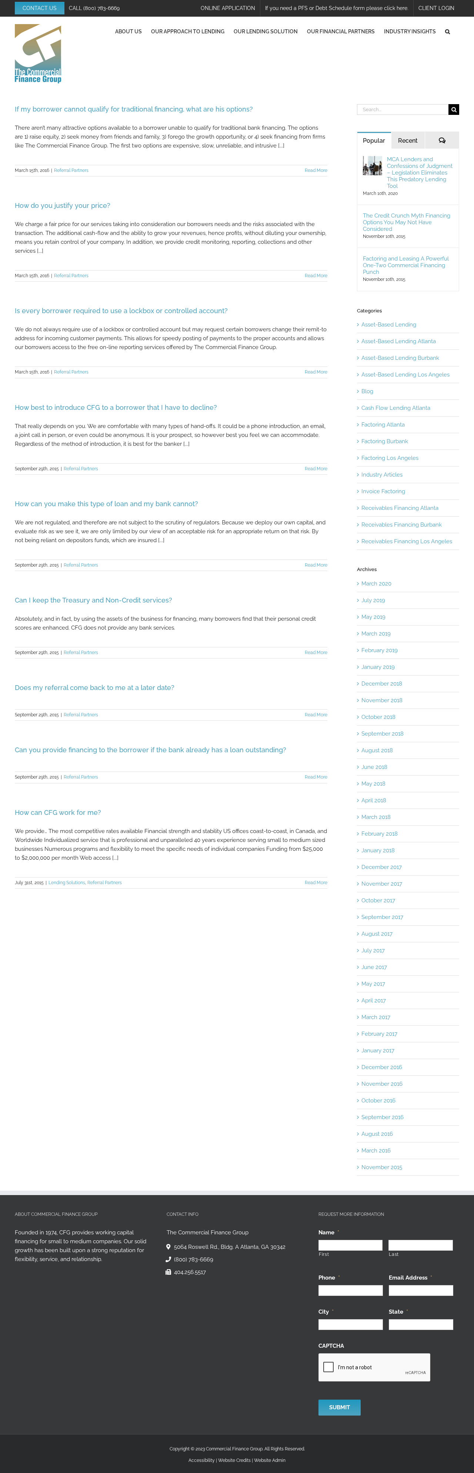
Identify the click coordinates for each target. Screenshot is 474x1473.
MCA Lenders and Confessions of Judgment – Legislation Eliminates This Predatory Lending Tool (420, 172)
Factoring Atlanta (383, 424)
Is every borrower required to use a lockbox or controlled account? (121, 311)
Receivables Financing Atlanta (399, 508)
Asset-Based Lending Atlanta (398, 341)
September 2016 (382, 1117)
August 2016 (377, 1134)
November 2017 (381, 883)
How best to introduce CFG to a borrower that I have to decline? (116, 407)
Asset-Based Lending (388, 324)
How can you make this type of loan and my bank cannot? (106, 504)
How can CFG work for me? (58, 812)
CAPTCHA (331, 1345)
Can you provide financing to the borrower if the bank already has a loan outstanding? (150, 750)
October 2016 (378, 1100)
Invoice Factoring (383, 491)
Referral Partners (71, 170)
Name (328, 1232)
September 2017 (382, 917)
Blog (367, 391)
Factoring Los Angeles (389, 458)
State (398, 1311)
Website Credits (234, 1460)
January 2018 (378, 850)
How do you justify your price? (62, 205)
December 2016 (381, 1067)
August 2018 (377, 750)
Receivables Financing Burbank (401, 524)
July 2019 (373, 600)
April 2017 (373, 1000)
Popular (374, 140)
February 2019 (379, 650)
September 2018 (382, 733)
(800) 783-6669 (101, 8)
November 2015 (381, 1167)
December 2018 (381, 683)
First (324, 1254)
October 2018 (378, 717)
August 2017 (377, 933)
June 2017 (374, 967)
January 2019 (378, 667)
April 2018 (373, 800)
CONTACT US (40, 8)
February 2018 (379, 833)
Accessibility (201, 1460)
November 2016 (382, 1084)
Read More (316, 170)
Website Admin (270, 1460)
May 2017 (373, 984)
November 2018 (382, 700)
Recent (408, 140)
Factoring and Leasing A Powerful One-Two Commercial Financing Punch (406, 265)
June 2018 (374, 767)
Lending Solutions (67, 882)
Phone (329, 1277)
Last (394, 1254)
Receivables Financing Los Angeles (406, 541)
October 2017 (378, 900)
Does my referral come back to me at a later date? (94, 687)
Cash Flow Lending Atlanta (395, 408)
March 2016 (376, 1150)
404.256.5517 (190, 1272)
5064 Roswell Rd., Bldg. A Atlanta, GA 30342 (230, 1247)
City (326, 1311)
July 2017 (373, 950)
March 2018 (376, 817)
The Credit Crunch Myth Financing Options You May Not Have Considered (406, 222)
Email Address (410, 1277)
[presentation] (374, 1367)
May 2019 (373, 617)
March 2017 (375, 1017)
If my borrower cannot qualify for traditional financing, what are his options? (134, 109)
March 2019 (376, 633)
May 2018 (373, 783)
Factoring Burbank (384, 441)
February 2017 (379, 1034)
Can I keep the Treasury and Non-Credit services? (93, 600)
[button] (447, 31)
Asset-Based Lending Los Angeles (405, 374)
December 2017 (381, 867)
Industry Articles (382, 474)
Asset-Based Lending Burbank (400, 358)
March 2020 (376, 583)
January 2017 (377, 1050)
